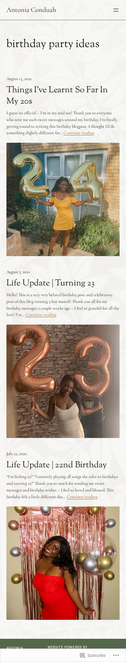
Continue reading (79, 132)
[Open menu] (116, 10)
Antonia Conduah (31, 10)
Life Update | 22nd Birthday (56, 465)
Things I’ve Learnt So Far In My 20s (57, 96)
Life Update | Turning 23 (50, 283)
